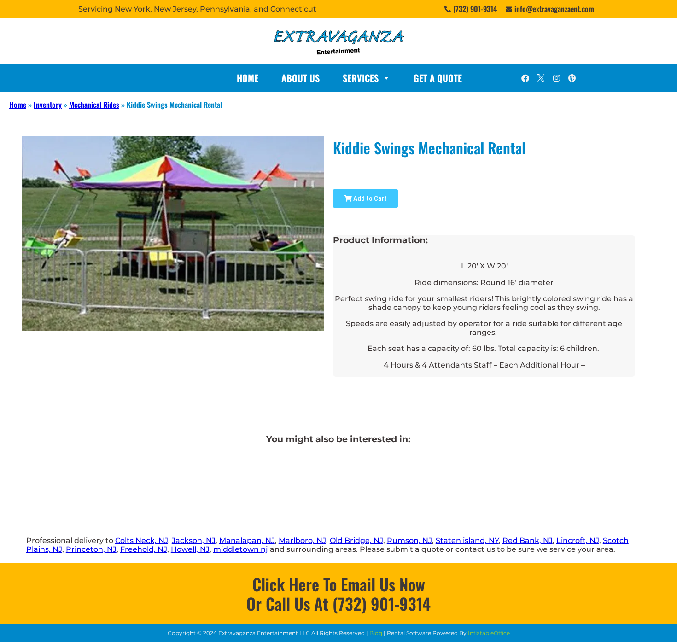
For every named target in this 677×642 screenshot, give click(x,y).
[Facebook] (525, 78)
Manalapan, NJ (247, 540)
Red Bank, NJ (527, 540)
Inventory (48, 104)
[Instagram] (556, 78)
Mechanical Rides (94, 104)
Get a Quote (438, 78)
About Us (300, 78)
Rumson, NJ (409, 540)
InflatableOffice (489, 633)
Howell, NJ (190, 549)
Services (361, 78)
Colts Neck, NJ (141, 540)
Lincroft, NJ (577, 540)
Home (247, 78)
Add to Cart (369, 198)
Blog (375, 633)
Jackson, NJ (194, 540)
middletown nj (240, 549)
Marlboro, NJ (302, 540)
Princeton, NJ (91, 549)
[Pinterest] (572, 78)
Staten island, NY (467, 540)
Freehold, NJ (143, 549)
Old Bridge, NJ (356, 540)
